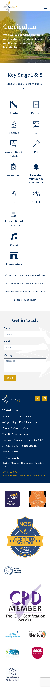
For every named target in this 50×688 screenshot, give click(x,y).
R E (14, 202)
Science (14, 132)
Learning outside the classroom (36, 179)
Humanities (14, 264)
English (36, 113)
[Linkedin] (44, 398)
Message (9, 355)
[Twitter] (37, 398)
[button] (45, 7)
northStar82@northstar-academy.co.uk (25, 475)
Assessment (14, 175)
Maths (14, 113)
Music (14, 244)
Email (7, 341)
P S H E (36, 202)
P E (36, 152)
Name (7, 328)
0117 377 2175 (10, 472)
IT (36, 132)
